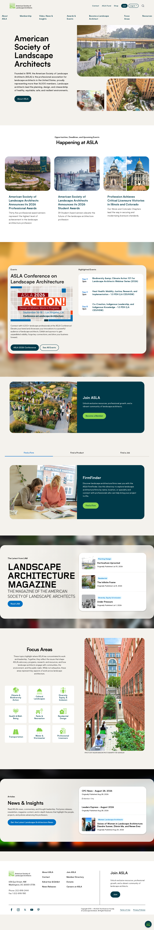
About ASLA (22, 99)
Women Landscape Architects (110, 820)
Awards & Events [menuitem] (71, 17)
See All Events (49, 347)
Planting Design (104, 559)
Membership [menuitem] (26, 16)
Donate (70, 882)
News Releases (49, 886)
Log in (132, 6)
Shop (116, 6)
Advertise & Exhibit (51, 882)
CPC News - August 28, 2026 (97, 790)
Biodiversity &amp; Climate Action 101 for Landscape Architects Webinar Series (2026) (115, 280)
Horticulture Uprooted (108, 563)
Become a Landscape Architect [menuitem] (99, 17)
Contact (95, 6)
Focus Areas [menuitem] (127, 17)
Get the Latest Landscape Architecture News (32, 822)
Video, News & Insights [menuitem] (46, 17)
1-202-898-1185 (19, 893)
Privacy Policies (139, 910)
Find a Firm (91, 505)
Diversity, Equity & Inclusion (109, 598)
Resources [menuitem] (147, 16)
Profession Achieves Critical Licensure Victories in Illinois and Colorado (125, 200)
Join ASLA (71, 872)
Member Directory (75, 877)
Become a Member (94, 416)
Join (124, 6)
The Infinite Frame (106, 582)
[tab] (29, 452)
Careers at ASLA (74, 886)
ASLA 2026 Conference (24, 347)
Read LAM (15, 604)
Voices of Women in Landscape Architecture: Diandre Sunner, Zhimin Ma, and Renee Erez (120, 825)
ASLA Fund (106, 6)
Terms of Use (125, 910)
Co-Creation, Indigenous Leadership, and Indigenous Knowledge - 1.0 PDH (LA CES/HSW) (113, 307)
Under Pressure (105, 601)
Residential (102, 578)
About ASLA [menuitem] (5, 17)
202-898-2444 (22, 890)
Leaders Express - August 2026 (98, 807)
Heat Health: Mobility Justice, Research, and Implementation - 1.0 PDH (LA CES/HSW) (114, 293)
